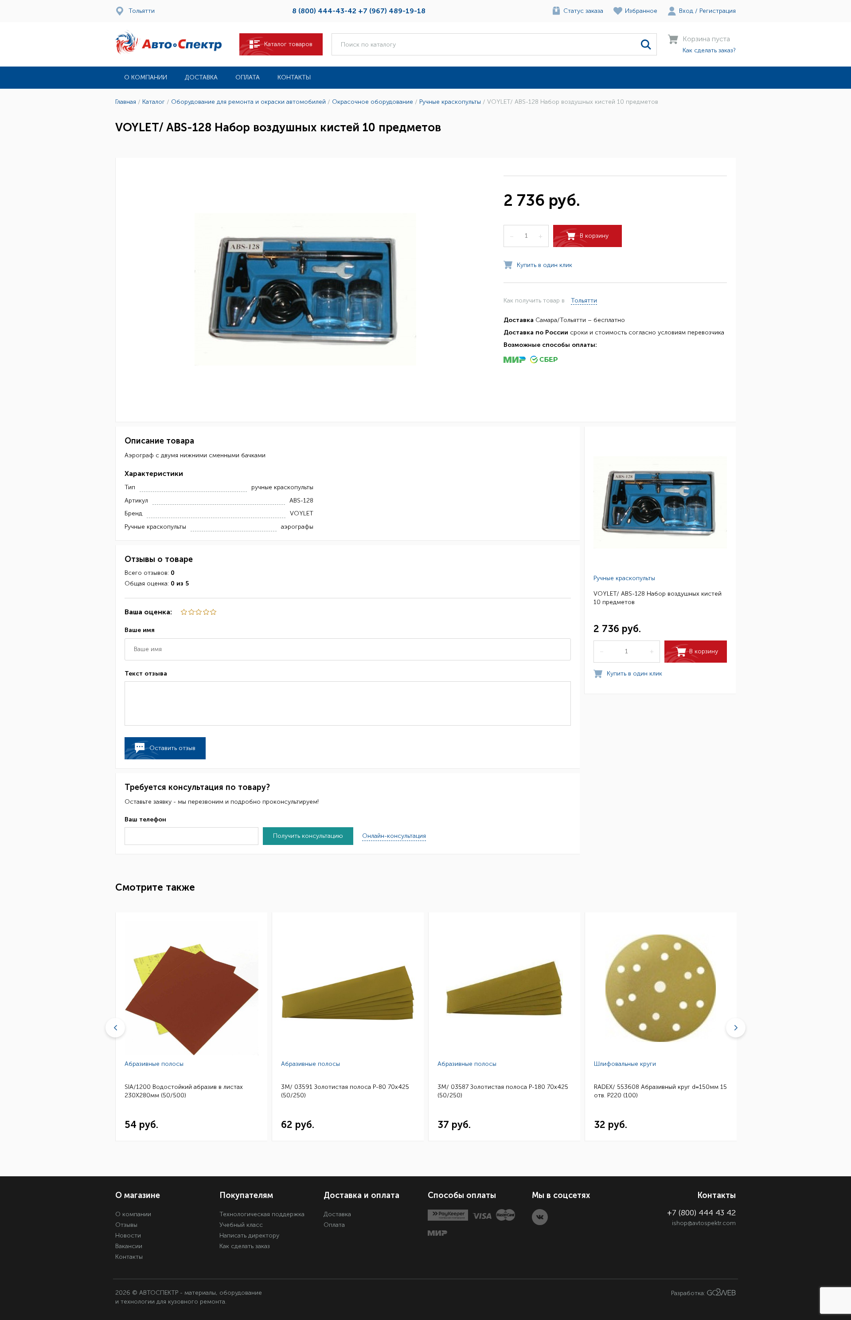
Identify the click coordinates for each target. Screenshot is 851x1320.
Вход (686, 11)
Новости (128, 1235)
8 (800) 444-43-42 (324, 11)
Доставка (201, 77)
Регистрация (717, 11)
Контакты (294, 77)
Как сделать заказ (244, 1246)
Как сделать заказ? (709, 50)
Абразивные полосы (154, 1064)
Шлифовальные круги (625, 1064)
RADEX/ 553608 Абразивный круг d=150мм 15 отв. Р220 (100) (660, 1091)
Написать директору (249, 1235)
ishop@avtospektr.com (704, 1223)
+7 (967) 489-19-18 (392, 11)
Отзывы (126, 1225)
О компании (145, 77)
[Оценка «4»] (190, 612)
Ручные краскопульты (624, 577)
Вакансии (128, 1246)
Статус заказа (583, 11)
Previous (115, 1027)
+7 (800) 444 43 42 (701, 1213)
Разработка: (689, 1293)
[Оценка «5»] (183, 612)
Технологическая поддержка (261, 1214)
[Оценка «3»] (198, 612)
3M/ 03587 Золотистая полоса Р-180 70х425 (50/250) (502, 1091)
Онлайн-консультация (394, 836)
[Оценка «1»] (212, 612)
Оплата (247, 77)
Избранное (641, 11)
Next (736, 1027)
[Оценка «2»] (205, 612)
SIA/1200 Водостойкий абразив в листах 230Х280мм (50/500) (184, 1091)
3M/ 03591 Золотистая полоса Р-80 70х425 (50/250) (345, 1091)
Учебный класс (241, 1225)
